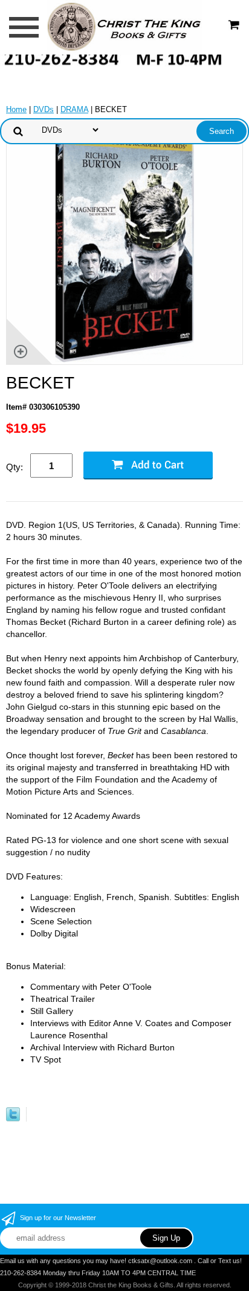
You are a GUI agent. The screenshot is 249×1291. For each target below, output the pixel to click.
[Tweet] (13, 1118)
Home (16, 109)
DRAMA (74, 109)
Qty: (14, 467)
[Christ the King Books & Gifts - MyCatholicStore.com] (124, 26)
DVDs (43, 109)
